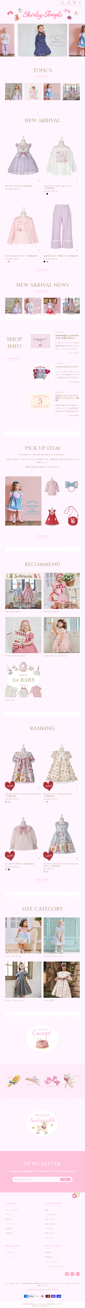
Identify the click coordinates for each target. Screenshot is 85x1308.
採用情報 (8, 1233)
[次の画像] (39, 156)
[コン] (9, 869)
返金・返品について (52, 1224)
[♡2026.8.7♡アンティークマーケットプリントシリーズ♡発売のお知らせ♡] (71, 306)
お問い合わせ (49, 1233)
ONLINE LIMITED (52, 612)
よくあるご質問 (50, 1214)
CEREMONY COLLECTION (55, 656)
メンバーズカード (11, 1224)
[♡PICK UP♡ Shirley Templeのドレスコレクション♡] (13, 91)
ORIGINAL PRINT (13, 612)
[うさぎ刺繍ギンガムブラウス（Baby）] (52, 486)
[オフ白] (44, 194)
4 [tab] (43, 58)
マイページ (49, 1238)
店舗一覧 (8, 1219)
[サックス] (9, 802)
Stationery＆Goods (15, 656)
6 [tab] (46, 58)
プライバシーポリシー (52, 1262)
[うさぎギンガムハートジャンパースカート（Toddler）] (52, 516)
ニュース (8, 1257)
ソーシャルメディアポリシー (55, 1266)
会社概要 (8, 1228)
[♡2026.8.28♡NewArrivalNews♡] (13, 306)
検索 (46, 1210)
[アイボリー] (6, 261)
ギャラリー (9, 1214)
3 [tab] (41, 58)
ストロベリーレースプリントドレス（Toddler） (58, 795)
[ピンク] (9, 261)
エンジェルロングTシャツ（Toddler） (21, 256)
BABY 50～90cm (13, 956)
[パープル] (47, 261)
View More (42, 76)
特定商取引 (49, 1257)
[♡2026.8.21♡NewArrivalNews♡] (32, 306)
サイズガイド (49, 1228)
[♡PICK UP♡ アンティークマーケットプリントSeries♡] (71, 91)
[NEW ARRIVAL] (42, 40)
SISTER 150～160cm (14, 1000)
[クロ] (47, 194)
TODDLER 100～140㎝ (54, 956)
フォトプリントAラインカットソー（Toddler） (58, 187)
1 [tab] (38, 58)
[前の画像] (7, 156)
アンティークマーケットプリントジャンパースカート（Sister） (61, 865)
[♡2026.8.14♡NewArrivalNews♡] (52, 306)
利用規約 (48, 1252)
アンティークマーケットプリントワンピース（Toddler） (23, 795)
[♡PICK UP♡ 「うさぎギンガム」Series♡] (52, 91)
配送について (49, 1219)
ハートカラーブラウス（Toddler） (20, 864)
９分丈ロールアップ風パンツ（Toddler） (61, 256)
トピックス (9, 1252)
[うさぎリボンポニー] (71, 486)
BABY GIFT (10, 700)
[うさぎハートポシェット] (71, 516)
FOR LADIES (49, 1000)
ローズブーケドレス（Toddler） (19, 186)
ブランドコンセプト (12, 1210)
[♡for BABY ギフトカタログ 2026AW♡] (32, 91)
